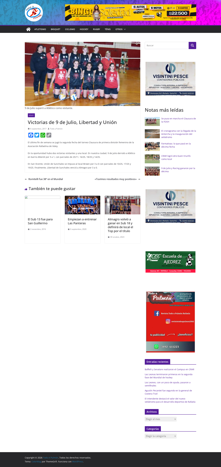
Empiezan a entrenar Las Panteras (82, 221)
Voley (31, 115)
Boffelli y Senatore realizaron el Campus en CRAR (169, 369)
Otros (119, 29)
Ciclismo (70, 29)
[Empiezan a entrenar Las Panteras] (82, 197)
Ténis (108, 29)
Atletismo (40, 29)
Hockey (84, 29)
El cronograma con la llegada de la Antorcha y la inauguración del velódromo (178, 134)
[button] (124, 29)
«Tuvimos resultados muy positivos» (116, 179)
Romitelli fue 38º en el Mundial (45, 179)
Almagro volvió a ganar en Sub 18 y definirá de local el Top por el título (120, 225)
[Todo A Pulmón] (28, 29)
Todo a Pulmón (56, 128)
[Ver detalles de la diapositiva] (130, 12)
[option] (170, 79)
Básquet (55, 29)
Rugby (96, 29)
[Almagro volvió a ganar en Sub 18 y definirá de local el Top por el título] (122, 197)
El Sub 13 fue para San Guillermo (40, 221)
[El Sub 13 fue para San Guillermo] (42, 197)
